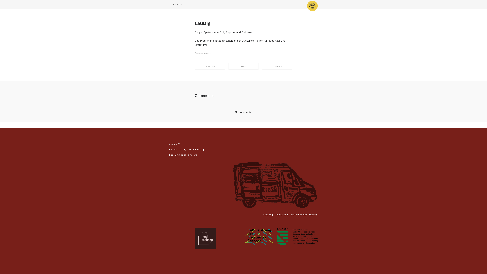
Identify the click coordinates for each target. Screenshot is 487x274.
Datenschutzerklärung (304, 214)
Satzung (268, 214)
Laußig (203, 23)
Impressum (282, 214)
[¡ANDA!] (312, 6)
